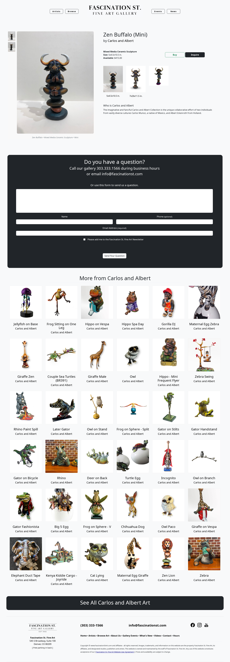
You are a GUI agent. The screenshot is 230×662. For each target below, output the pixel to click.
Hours (176, 635)
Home (83, 635)
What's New (146, 635)
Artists (92, 635)
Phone (164, 216)
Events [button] (158, 11)
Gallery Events (130, 635)
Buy (175, 54)
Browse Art (103, 635)
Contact (167, 635)
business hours (147, 168)
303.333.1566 (108, 168)
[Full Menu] (115, 10)
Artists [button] (56, 11)
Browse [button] (72, 11)
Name (64, 216)
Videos (157, 635)
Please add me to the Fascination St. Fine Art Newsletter (116, 239)
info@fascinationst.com (122, 173)
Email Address (114, 228)
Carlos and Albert (121, 40)
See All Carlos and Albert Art (115, 602)
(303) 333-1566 (91, 625)
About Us (116, 635)
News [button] (174, 11)
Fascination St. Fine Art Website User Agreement (115, 652)
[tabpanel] (160, 92)
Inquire (195, 54)
